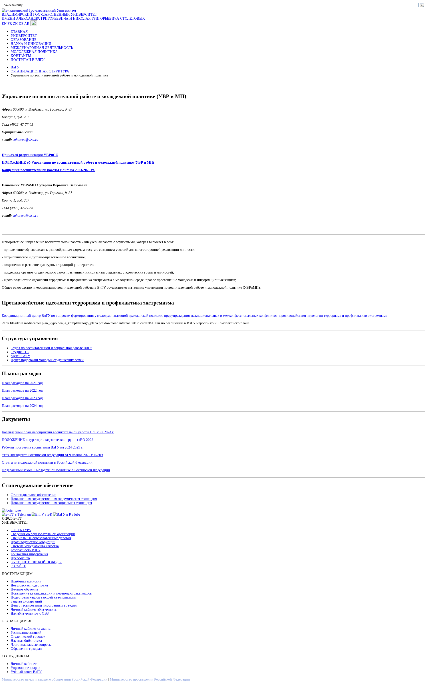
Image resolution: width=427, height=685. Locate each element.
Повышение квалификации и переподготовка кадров (51, 593)
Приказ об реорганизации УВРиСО (30, 155)
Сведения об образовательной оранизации (43, 534)
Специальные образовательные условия (41, 538)
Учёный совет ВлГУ (26, 672)
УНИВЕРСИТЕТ (24, 35)
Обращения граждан (26, 648)
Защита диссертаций (26, 601)
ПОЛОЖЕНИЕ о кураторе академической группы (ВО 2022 (47, 440)
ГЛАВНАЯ (19, 31)
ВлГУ (15, 67)
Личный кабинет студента (30, 628)
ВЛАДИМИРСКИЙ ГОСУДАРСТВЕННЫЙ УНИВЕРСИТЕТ (49, 14)
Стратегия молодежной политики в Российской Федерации (47, 462)
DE (21, 23)
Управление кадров (25, 668)
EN (4, 23)
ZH (15, 23)
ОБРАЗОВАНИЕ (23, 39)
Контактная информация (29, 554)
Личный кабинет (23, 664)
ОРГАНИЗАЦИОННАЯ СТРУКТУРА (40, 71)
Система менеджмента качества (35, 546)
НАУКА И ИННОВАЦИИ (31, 43)
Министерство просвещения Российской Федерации (150, 679)
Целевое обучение (24, 589)
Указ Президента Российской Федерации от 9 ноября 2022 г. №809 (52, 455)
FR (10, 23)
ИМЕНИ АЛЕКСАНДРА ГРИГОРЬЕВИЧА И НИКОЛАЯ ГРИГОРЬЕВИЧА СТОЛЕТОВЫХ (73, 18)
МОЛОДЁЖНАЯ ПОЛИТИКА (34, 51)
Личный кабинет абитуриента (33, 609)
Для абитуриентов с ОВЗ (30, 613)
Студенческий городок (28, 636)
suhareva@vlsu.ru (25, 140)
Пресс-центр (20, 558)
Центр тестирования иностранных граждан (44, 605)
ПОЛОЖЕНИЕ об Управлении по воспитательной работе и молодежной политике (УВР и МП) (78, 162)
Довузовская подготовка (29, 585)
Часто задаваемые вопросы (31, 644)
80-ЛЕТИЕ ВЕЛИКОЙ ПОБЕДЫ (36, 562)
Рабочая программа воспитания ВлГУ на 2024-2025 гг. (43, 447)
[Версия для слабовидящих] (33, 23)
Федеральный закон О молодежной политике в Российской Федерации (56, 470)
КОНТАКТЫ (21, 56)
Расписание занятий (26, 632)
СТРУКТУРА (21, 530)
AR (26, 23)
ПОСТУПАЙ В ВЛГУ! (28, 60)
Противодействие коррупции (33, 542)
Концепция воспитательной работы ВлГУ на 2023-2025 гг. (48, 170)
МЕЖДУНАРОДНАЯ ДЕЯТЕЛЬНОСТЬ (42, 47)
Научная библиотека (26, 640)
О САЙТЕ (18, 566)
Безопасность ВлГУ (25, 550)
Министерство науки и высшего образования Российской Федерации (55, 679)
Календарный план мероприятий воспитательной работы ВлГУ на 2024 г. (58, 432)
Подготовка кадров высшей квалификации (43, 597)
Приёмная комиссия (26, 581)
